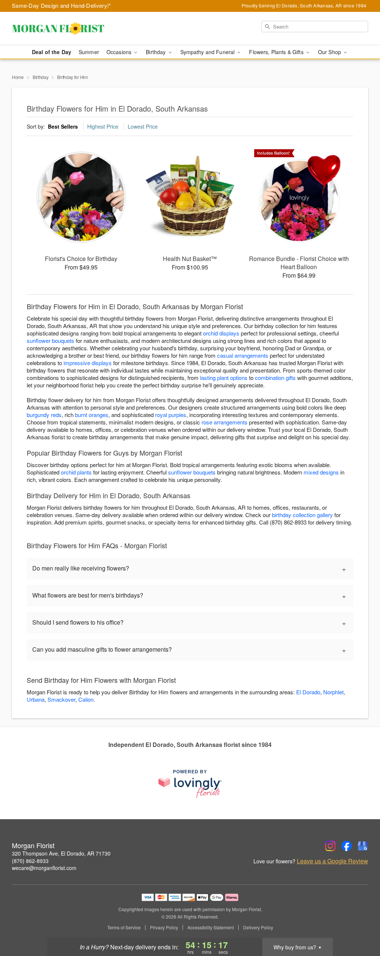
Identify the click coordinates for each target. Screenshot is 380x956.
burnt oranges (91, 415)
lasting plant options (224, 377)
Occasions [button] (120, 52)
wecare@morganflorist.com (44, 867)
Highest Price (102, 126)
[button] (360, 924)
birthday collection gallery (302, 515)
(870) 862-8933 (30, 860)
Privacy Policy (164, 927)
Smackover (61, 699)
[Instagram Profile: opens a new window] (330, 846)
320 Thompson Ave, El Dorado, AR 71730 (61, 853)
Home (18, 77)
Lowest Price (143, 126)
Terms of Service (124, 927)
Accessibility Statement (210, 927)
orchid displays (221, 333)
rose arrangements (225, 422)
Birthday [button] (156, 52)
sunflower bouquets (50, 340)
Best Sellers (63, 126)
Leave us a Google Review (332, 861)
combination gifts (275, 377)
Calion (86, 699)
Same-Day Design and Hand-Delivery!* (61, 5)
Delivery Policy (258, 927)
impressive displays (87, 363)
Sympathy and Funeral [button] (208, 52)
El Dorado (308, 692)
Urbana (36, 699)
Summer (89, 52)
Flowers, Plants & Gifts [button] (277, 52)
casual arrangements (242, 355)
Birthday (41, 77)
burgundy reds (44, 415)
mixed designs (321, 472)
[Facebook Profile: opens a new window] (346, 846)
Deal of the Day (51, 52)
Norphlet (333, 692)
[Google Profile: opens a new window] (363, 846)
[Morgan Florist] (65, 28)
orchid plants (76, 472)
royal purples (170, 415)
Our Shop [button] (330, 52)
